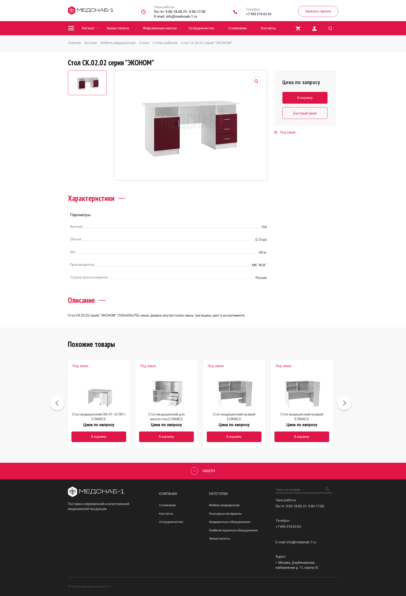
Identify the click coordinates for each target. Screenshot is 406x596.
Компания (168, 494)
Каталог (88, 28)
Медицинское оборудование (229, 522)
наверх (209, 471)
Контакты (268, 28)
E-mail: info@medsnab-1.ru (175, 16)
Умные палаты (117, 28)
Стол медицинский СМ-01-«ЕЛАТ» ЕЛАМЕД (99, 416)
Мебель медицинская (224, 505)
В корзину (98, 437)
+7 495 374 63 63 (258, 14)
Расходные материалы (225, 513)
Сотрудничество (201, 28)
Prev (57, 404)
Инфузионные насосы (160, 28)
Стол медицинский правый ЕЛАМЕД (234, 416)
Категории (218, 494)
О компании (237, 28)
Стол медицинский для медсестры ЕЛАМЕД (166, 416)
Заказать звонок (318, 11)
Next (344, 404)
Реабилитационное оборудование (233, 530)
